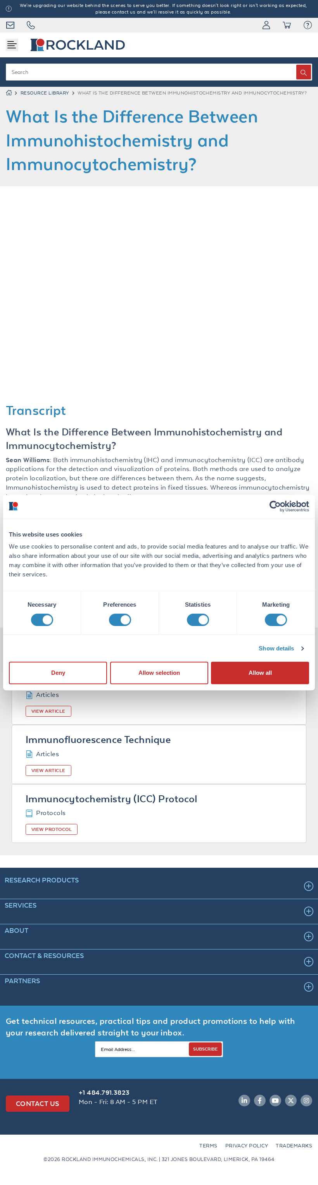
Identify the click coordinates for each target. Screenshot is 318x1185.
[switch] (120, 620)
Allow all (260, 672)
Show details (276, 648)
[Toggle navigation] (12, 45)
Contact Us (37, 1103)
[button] (307, 25)
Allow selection (159, 672)
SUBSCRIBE (205, 1048)
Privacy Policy (246, 1146)
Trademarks (294, 1146)
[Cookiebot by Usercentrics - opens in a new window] (275, 506)
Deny (58, 672)
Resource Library (45, 93)
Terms (208, 1146)
